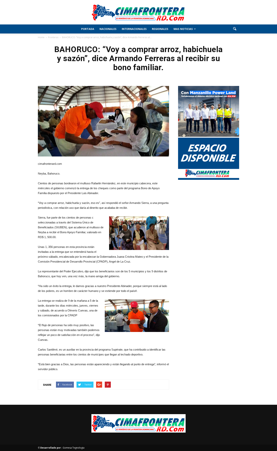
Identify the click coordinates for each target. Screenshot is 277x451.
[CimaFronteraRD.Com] (138, 12)
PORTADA (87, 29)
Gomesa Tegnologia (62, 447)
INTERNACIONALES (134, 29)
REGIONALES (160, 29)
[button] (234, 28)
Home (41, 37)
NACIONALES (107, 29)
